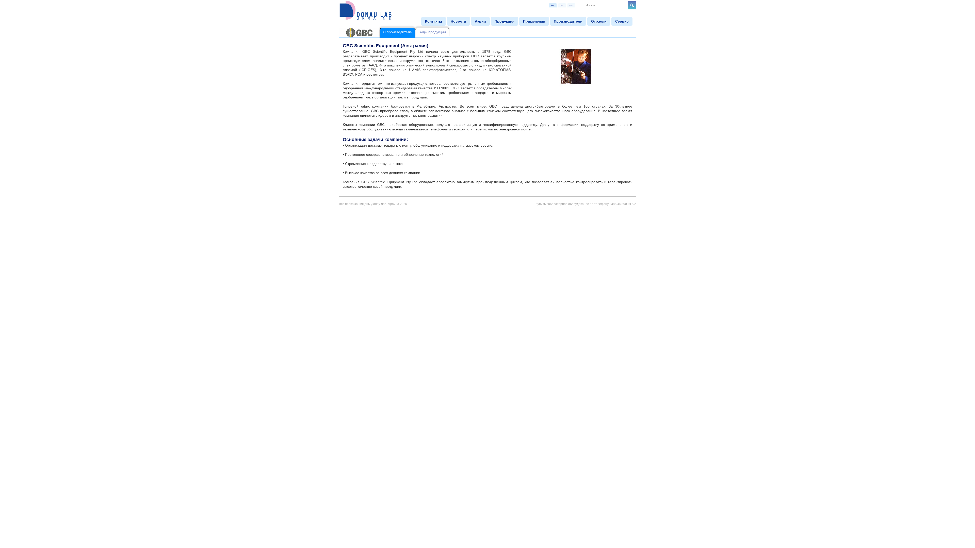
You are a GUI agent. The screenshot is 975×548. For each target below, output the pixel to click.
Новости (458, 21)
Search (632, 5)
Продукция (504, 21)
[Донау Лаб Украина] (365, 10)
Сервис (622, 21)
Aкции (480, 21)
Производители (568, 21)
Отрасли (599, 21)
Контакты (433, 21)
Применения (534, 21)
